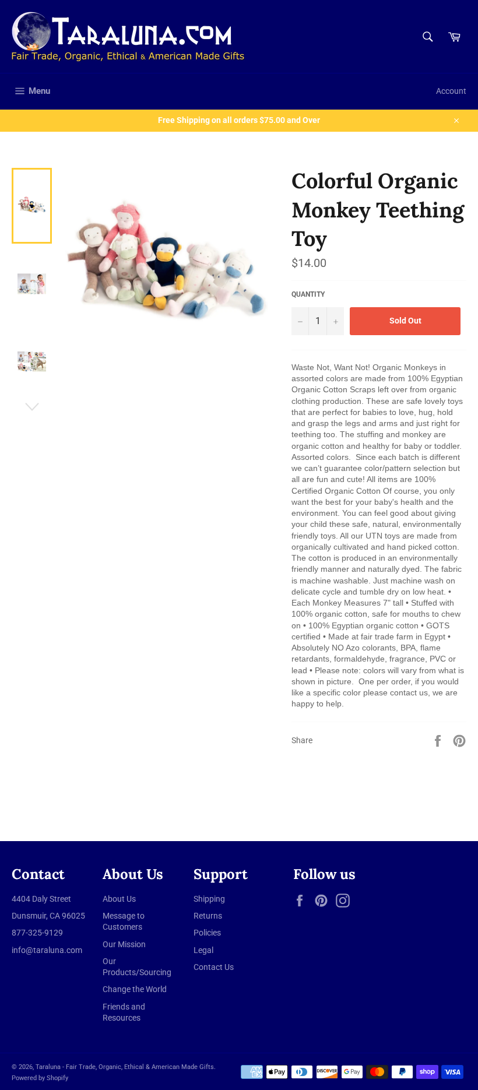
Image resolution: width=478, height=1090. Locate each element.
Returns (208, 915)
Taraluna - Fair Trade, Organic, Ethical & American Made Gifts (125, 1067)
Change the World (135, 989)
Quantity (308, 294)
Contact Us (214, 967)
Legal (203, 950)
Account (451, 91)
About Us (119, 898)
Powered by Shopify (40, 1078)
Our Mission (124, 944)
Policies (207, 932)
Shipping (209, 898)
